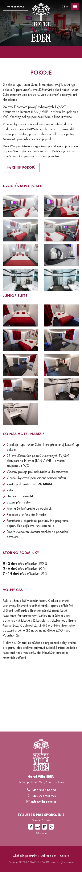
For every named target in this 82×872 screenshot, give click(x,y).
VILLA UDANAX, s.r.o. (44, 862)
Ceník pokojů (23, 167)
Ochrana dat (48, 855)
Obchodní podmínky (25, 855)
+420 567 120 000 (43, 790)
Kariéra (64, 855)
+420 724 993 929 (43, 796)
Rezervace (17, 7)
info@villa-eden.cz (43, 801)
